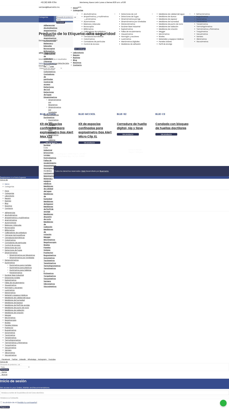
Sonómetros (201, 19)
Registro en (5, 407)
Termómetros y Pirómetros (207, 29)
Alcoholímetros (90, 14)
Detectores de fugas (130, 16)
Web (83, 171)
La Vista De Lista (62, 63)
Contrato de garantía (176, 157)
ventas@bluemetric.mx (138, 159)
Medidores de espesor (168, 19)
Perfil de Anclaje (165, 44)
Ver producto (127, 134)
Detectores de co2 (129, 14)
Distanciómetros (128, 24)
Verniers (199, 36)
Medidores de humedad (169, 21)
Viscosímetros (202, 41)
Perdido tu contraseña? (27, 402)
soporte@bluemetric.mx (139, 156)
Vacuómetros (202, 34)
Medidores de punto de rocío (171, 24)
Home (41, 40)
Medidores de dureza (167, 16)
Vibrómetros (201, 39)
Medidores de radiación (168, 26)
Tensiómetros (202, 24)
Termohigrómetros (204, 26)
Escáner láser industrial (130, 26)
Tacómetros (201, 21)
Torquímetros (202, 31)
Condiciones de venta (176, 162)
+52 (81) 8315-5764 (136, 163)
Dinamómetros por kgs (130, 19)
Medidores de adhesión (131, 44)
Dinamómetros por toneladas (133, 21)
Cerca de (4, 180)
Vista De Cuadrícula (47, 63)
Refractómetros (203, 14)
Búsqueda (60, 22)
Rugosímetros (202, 16)
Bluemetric (104, 171)
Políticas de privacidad (176, 159)
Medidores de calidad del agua (171, 14)
